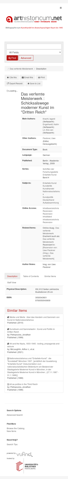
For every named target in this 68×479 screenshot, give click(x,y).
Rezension (47, 210)
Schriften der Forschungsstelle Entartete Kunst (50, 171)
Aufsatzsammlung (51, 202)
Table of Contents (31, 276)
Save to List (35, 83)
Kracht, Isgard (49, 118)
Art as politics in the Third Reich (23, 384)
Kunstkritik (47, 185)
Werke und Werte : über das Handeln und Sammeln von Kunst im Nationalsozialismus (33, 318)
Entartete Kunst (49, 183)
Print (43, 77)
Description (12, 276)
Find (13, 58)
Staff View (11, 282)
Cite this (13, 77)
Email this (28, 77)
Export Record (16, 83)
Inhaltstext (47, 216)
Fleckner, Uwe (49, 138)
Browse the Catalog (15, 428)
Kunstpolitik (48, 197)
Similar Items (50, 276)
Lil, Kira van (48, 129)
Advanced (26, 58)
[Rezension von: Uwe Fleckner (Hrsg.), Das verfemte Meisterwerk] (50, 253)
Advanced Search (15, 414)
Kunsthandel (48, 188)
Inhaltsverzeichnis (51, 208)
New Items (11, 431)
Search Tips (12, 444)
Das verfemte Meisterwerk (21, 68)
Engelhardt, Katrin (51, 124)
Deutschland (48, 199)
